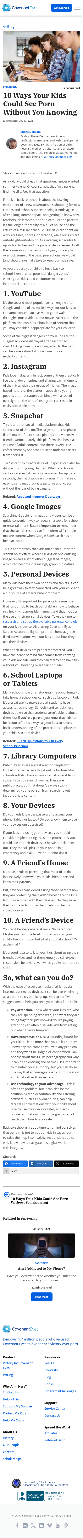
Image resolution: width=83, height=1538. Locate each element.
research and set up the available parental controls (40, 621)
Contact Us (52, 1415)
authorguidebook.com (58, 157)
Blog (10, 26)
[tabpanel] (41, 1266)
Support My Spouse (17, 1406)
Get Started (61, 8)
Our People (11, 1445)
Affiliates (50, 1433)
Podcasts (51, 1370)
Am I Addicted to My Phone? (41, 1268)
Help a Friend (12, 1399)
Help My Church (14, 1420)
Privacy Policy (52, 1516)
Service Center (55, 1408)
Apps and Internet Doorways (39, 496)
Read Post (41, 1297)
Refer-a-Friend (54, 1440)
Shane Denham (30, 131)
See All (49, 1363)
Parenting (10, 87)
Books (49, 1384)
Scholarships (12, 1459)
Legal (67, 1516)
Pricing (8, 1375)
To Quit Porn (12, 1392)
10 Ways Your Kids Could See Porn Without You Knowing (39, 1198)
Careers (8, 1452)
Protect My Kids (14, 1413)
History (8, 1438)
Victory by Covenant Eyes (18, 1365)
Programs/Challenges (60, 1391)
